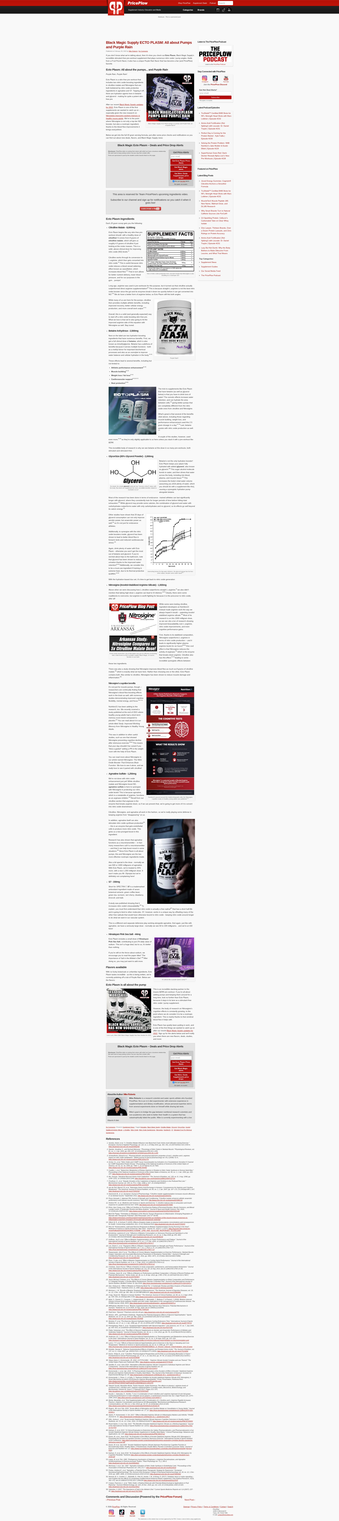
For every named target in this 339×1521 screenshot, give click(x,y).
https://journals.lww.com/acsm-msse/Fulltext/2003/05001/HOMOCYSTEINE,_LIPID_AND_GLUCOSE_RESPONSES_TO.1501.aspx (149, 1229)
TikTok (215, 78)
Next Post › (190, 1500)
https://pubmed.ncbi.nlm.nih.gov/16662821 (124, 1463)
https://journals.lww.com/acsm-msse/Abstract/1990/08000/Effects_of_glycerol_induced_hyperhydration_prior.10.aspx (150, 1347)
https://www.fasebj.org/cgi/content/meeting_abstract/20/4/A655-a (152, 1303)
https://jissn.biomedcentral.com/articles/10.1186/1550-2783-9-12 (132, 1264)
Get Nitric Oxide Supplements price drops (181, 176)
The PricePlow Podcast (210, 275)
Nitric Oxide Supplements (147, 1130)
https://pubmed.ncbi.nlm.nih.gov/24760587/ (124, 1277)
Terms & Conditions (211, 1507)
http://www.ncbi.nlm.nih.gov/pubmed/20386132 (165, 1200)
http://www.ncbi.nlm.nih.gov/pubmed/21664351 (154, 1196)
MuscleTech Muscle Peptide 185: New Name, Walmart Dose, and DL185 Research (215, 203)
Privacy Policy (196, 1507)
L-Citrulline (126, 1130)
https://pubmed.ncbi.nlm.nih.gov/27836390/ (165, 1474)
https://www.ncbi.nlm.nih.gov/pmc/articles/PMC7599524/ (129, 1309)
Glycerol (174, 1127)
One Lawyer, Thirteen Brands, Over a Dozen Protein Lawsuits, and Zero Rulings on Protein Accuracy (216, 231)
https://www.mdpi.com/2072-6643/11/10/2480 (156, 1288)
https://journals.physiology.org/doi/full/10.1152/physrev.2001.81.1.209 (133, 1153)
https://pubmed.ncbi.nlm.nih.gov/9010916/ (161, 1468)
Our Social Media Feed (210, 271)
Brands (201, 9)
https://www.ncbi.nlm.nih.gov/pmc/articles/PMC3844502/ (129, 1271)
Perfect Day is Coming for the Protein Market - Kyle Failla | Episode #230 (213, 136)
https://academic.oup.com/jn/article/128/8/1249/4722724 (155, 1178)
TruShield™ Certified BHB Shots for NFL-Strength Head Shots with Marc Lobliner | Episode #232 (216, 116)
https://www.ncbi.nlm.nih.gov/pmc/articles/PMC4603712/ (145, 1434)
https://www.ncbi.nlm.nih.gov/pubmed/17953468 (126, 1319)
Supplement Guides (209, 267)
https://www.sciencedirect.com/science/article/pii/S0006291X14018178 (134, 1406)
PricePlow (116, 1507)
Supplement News (128, 1127)
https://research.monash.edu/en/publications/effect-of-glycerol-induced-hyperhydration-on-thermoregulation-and (149, 1340)
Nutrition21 (167, 1130)
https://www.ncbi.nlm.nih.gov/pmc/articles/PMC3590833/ (129, 1334)
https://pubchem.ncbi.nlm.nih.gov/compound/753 (161, 1312)
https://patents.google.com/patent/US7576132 (156, 1362)
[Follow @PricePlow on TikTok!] (223, 9)
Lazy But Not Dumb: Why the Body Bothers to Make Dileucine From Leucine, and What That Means (215, 250)
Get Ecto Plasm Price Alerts (181, 162)
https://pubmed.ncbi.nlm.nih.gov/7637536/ (157, 1328)
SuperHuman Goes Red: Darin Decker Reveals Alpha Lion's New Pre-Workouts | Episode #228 (215, 156)
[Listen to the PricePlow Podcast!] (215, 61)
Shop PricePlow (184, 3)
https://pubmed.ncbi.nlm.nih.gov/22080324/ (124, 1258)
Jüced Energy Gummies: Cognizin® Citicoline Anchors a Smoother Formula (216, 184)
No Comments (143, 51)
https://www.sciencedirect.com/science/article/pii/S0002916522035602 (160, 1297)
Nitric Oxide (134, 1130)
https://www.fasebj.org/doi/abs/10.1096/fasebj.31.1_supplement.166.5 (145, 1417)
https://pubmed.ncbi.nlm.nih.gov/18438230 (147, 1237)
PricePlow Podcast (219, 64)
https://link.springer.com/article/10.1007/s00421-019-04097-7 (139, 1398)
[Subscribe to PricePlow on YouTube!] (229, 9)
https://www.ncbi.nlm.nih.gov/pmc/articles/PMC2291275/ (129, 1159)
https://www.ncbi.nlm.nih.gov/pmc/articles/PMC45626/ (131, 1174)
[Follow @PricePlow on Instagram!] (218, 9)
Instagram (204, 78)
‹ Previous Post (113, 1500)
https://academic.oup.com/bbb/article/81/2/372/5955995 (128, 1391)
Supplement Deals (200, 3)
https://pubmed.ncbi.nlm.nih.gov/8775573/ (177, 1323)
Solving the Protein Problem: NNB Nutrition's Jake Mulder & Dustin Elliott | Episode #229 (215, 146)
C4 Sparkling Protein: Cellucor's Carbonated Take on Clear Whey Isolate (215, 221)
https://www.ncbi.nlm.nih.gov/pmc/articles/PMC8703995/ (173, 1421)
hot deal (182, 181)
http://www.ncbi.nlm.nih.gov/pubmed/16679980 (156, 1205)
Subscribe (215, 97)
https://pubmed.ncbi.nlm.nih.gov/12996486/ (165, 1292)
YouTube (225, 78)
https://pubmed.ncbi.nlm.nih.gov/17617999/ (126, 1491)
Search (230, 1507)
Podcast (213, 3)
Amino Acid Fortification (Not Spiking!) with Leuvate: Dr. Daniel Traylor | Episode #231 (215, 126)
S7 (172, 1130)
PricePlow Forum (170, 1496)
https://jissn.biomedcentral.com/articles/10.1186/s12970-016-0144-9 (133, 1368)
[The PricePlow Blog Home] (116, 8)
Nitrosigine (159, 1130)
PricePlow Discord (219, 84)
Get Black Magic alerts (181, 168)
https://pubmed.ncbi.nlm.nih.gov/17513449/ (172, 1351)
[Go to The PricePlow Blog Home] (127, 3)
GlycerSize (181, 1127)
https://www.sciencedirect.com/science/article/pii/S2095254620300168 (154, 1211)
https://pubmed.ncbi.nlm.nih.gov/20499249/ (124, 1147)
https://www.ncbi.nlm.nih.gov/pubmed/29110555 (161, 1480)
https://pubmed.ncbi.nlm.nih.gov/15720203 (170, 1224)
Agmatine (144, 1127)
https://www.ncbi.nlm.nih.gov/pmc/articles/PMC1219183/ (129, 1185)
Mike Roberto (133, 51)
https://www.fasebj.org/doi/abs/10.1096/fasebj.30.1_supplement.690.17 (155, 1375)
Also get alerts (181, 181)
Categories (188, 9)
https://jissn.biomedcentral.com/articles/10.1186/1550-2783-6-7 (131, 1243)
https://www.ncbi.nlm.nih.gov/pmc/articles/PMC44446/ (128, 1168)
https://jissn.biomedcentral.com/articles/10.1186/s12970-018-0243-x (167, 1283)
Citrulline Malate (166, 1127)
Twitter (142, 1512)
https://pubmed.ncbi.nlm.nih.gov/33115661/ (124, 1487)
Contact (223, 1507)
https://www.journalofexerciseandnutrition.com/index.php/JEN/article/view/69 (158, 1449)
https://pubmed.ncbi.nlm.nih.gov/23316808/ (124, 1358)
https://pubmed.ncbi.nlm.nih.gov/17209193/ (124, 1191)
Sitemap (186, 1507)
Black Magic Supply (153, 1127)
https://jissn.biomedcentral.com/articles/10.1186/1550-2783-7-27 (132, 1250)
